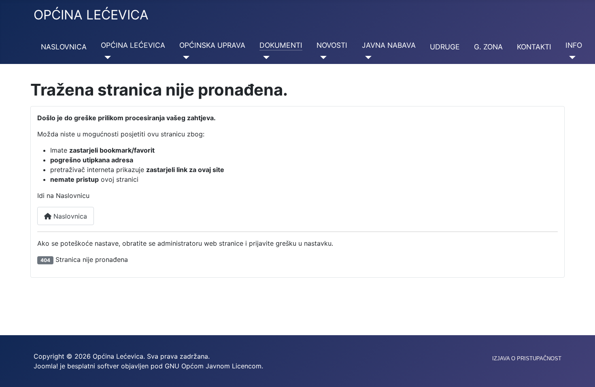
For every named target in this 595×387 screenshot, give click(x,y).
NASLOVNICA (64, 47)
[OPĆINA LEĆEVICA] (106, 57)
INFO (573, 45)
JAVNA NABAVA (389, 45)
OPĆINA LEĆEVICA (133, 45)
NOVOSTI (332, 45)
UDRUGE (445, 47)
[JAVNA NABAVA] (367, 57)
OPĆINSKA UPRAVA (212, 45)
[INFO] (570, 57)
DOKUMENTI (280, 45)
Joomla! (46, 366)
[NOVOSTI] (322, 57)
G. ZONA (488, 47)
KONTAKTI (534, 47)
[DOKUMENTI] (264, 57)
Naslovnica (69, 216)
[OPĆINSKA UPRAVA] (184, 57)
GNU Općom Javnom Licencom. (214, 366)
